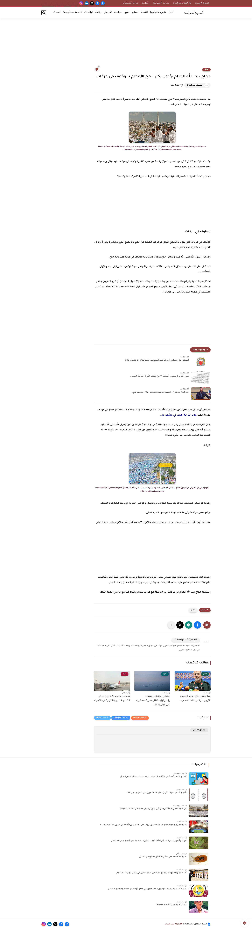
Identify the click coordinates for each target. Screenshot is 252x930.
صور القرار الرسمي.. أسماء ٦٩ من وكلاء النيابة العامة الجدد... (159, 376)
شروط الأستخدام (130, 3)
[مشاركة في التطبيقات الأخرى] (171, 625)
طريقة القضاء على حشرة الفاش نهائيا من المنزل (163, 857)
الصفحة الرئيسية (202, 3)
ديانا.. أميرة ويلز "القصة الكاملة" (171, 905)
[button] (197, 625)
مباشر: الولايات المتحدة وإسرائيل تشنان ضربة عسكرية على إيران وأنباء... (153, 700)
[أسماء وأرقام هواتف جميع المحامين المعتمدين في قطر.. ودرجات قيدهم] (198, 875)
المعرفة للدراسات (195, 85)
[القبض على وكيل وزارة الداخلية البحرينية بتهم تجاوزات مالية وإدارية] (201, 361)
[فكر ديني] (65, 3)
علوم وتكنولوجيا (158, 12)
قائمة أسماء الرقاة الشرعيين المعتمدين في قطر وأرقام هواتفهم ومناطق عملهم (147, 889)
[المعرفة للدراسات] (194, 12)
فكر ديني (108, 12)
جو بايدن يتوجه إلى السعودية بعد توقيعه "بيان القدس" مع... (160, 392)
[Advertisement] (126, 44)
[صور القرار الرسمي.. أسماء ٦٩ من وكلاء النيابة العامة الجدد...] (201, 377)
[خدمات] (43, 3)
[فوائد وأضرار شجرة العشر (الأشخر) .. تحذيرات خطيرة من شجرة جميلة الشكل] (198, 843)
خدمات (57, 12)
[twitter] (92, 3)
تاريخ (126, 12)
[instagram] (81, 3)
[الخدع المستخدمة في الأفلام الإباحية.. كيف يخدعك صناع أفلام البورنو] (198, 778)
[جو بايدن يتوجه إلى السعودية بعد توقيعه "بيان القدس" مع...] (201, 393)
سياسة (118, 12)
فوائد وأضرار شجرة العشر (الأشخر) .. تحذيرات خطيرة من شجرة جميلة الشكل (149, 841)
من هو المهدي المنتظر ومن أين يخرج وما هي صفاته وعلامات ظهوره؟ (153, 809)
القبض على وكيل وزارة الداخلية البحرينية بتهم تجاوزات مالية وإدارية (157, 360)
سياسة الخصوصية (161, 3)
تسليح (135, 12)
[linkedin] (87, 3)
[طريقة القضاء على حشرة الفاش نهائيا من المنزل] (198, 859)
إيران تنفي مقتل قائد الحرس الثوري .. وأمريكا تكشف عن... (195, 698)
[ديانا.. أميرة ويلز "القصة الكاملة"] (198, 907)
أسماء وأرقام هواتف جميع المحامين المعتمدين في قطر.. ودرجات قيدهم (152, 873)
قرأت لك (88, 12)
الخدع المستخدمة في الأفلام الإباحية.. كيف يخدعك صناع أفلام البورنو (153, 777)
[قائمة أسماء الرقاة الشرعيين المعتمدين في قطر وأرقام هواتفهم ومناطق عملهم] (198, 891)
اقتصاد (144, 12)
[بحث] (43, 12)
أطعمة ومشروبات (72, 12)
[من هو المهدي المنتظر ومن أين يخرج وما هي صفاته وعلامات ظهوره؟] (198, 810)
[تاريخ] (76, 3)
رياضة (98, 12)
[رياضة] (60, 3)
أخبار (171, 12)
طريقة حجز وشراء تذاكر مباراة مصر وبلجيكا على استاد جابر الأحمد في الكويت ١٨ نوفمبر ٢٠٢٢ (143, 825)
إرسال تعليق (199, 730)
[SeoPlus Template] (209, 924)
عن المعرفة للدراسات (182, 3)
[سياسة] (70, 3)
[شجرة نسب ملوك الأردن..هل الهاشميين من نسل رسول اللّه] (198, 794)
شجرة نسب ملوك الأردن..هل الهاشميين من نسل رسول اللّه (157, 793)
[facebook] (103, 3)
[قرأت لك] (54, 3)
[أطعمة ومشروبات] (49, 3)
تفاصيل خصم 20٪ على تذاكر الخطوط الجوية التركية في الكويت (112, 698)
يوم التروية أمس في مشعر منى (178, 415)
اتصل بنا (145, 3)
